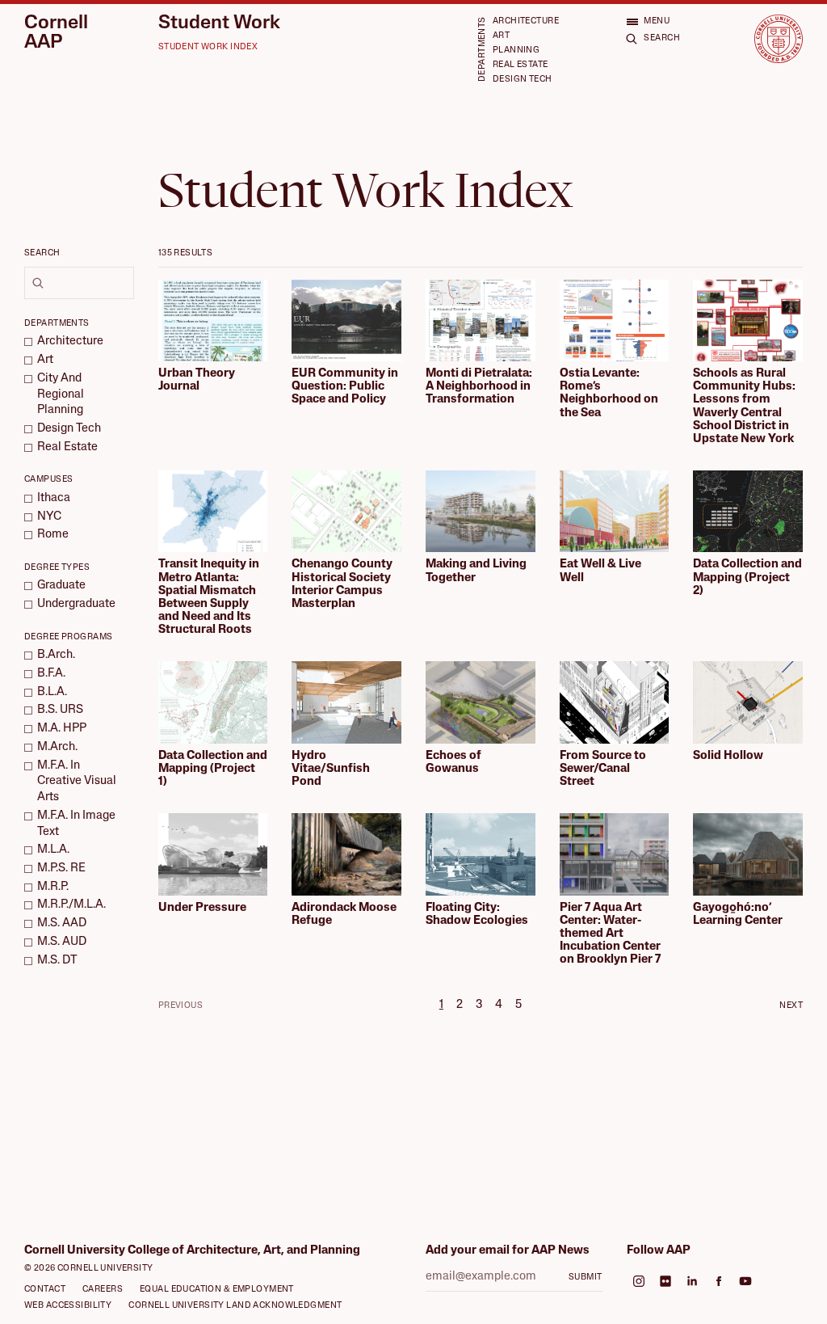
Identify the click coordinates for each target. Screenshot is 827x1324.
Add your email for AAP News (508, 1251)
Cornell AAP (56, 34)
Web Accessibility (67, 1305)
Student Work (219, 24)
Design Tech (522, 79)
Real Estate (520, 65)
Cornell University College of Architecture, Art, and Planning (192, 1251)
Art (501, 36)
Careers (102, 1289)
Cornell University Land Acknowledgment (235, 1305)
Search (42, 253)
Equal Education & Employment (217, 1289)
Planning (516, 50)
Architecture (526, 21)
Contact (44, 1289)
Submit (585, 1277)
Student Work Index (208, 47)
